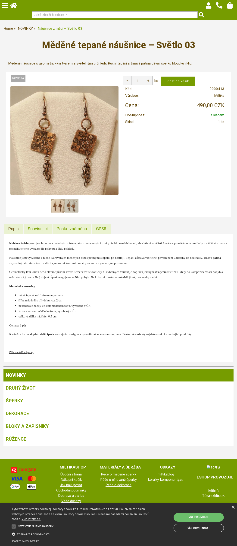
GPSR (101, 228)
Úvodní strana (71, 474)
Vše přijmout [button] (199, 517)
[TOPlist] (213, 467)
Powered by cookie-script (25, 541)
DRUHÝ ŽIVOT (21, 388)
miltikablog (166, 474)
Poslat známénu (72, 228)
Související (38, 228)
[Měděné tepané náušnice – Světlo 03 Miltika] (64, 140)
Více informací (31, 519)
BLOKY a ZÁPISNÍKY (27, 426)
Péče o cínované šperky (118, 480)
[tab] (13, 229)
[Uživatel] (211, 7)
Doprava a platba (71, 496)
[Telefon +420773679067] (221, 9)
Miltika (219, 96)
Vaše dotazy (71, 501)
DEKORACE (17, 413)
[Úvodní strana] (16, 7)
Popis (13, 228)
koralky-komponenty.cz (166, 480)
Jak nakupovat (71, 485)
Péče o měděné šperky (118, 474)
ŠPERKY (14, 401)
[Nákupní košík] (232, 7)
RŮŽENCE (16, 439)
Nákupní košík (71, 480)
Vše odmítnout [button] (198, 528)
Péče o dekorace (118, 485)
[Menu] (5, 5)
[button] (81, 534)
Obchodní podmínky (71, 490)
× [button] (233, 507)
